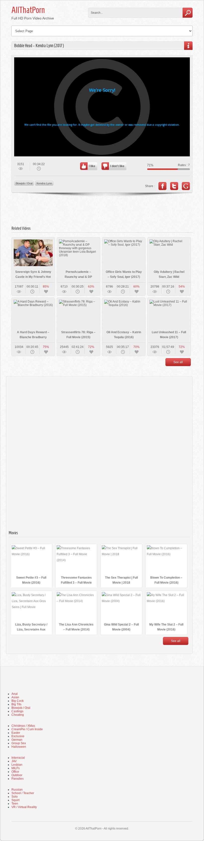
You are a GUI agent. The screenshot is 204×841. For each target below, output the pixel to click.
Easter (15, 733)
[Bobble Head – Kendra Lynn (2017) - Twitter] (174, 186)
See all (178, 362)
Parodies (17, 778)
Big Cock (17, 701)
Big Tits (16, 704)
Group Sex (18, 743)
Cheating (17, 715)
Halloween (18, 746)
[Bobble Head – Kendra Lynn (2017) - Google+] (186, 186)
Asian (15, 697)
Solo (14, 796)
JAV (14, 761)
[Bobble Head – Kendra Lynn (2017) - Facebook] (162, 186)
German (16, 739)
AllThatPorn (28, 10)
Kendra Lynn (44, 183)
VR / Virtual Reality (24, 807)
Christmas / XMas (23, 726)
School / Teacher (22, 793)
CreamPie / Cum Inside (27, 729)
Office (15, 771)
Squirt (15, 800)
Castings (17, 711)
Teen (14, 803)
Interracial (18, 757)
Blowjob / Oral (24, 183)
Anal (14, 694)
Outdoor (16, 775)
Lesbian (16, 764)
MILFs (15, 768)
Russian (17, 789)
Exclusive (17, 736)
